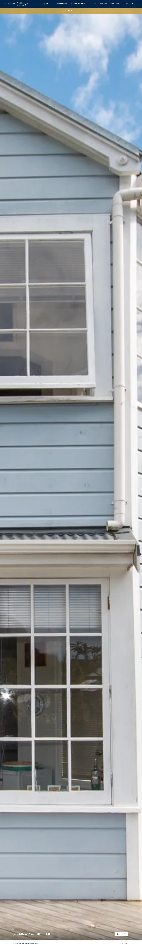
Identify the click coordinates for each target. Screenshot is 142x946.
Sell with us (131, 4)
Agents (92, 4)
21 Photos (123, 934)
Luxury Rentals (78, 4)
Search (49, 4)
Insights (115, 4)
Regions (103, 4)
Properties (62, 4)
